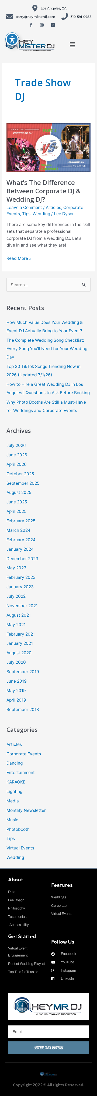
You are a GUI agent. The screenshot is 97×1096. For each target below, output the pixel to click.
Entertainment (20, 772)
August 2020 (19, 652)
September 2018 (22, 709)
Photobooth (18, 829)
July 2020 (16, 662)
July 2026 (16, 445)
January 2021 (19, 643)
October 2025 (20, 473)
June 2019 (16, 681)
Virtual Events (20, 848)
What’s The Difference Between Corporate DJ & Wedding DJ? (43, 191)
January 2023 (20, 586)
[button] (72, 45)
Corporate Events (23, 753)
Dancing (14, 763)
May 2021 (16, 624)
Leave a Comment (24, 207)
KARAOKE (15, 782)
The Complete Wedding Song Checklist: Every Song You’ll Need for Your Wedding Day (46, 349)
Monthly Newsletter (26, 810)
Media (12, 800)
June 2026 (16, 454)
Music (12, 819)
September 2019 (22, 671)
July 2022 (16, 596)
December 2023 (22, 558)
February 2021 (20, 634)
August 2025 (18, 492)
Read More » (18, 258)
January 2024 (20, 549)
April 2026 (16, 464)
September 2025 (22, 483)
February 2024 (21, 539)
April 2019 (16, 700)
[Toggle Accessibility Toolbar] (12, 39)
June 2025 (16, 501)
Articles (53, 207)
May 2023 (16, 567)
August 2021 (18, 615)
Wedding (41, 213)
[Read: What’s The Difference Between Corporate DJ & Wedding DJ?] (48, 147)
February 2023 (21, 577)
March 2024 (18, 530)
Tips (26, 213)
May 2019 (16, 690)
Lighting (14, 791)
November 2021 (22, 605)
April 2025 (16, 511)
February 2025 (20, 520)
